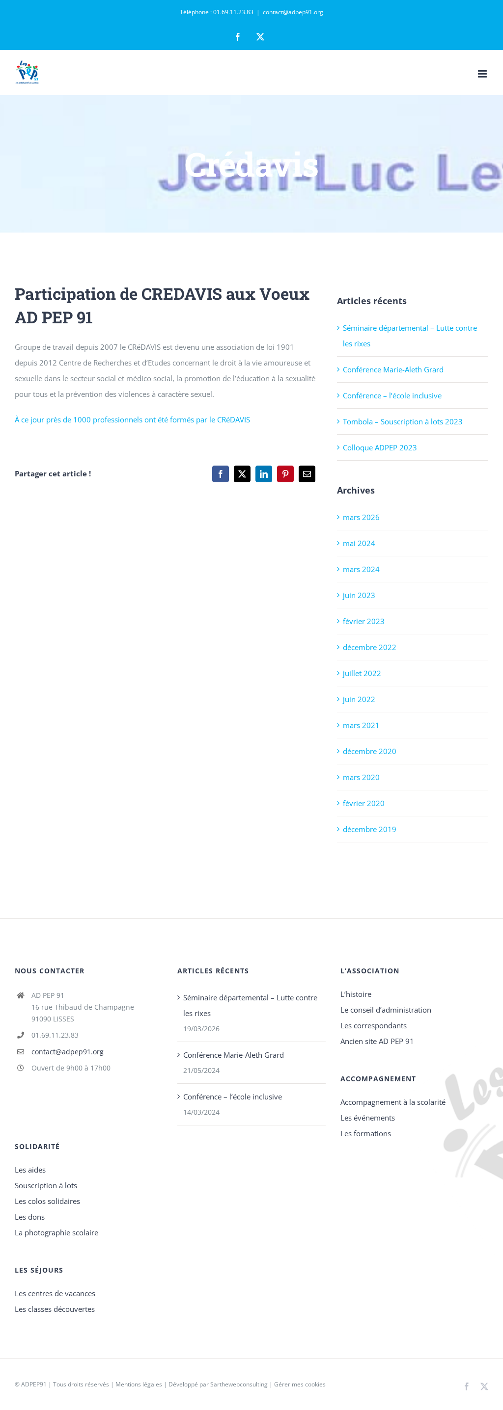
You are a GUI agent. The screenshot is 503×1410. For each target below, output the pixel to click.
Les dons (30, 1217)
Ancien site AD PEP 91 (377, 1041)
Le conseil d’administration (385, 1010)
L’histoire (355, 994)
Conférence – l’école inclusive (392, 395)
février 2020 (364, 803)
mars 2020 (361, 777)
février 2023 (364, 621)
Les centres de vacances (55, 1293)
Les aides (30, 1170)
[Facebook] (220, 474)
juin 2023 (359, 595)
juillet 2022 (362, 673)
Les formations (365, 1133)
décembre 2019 (369, 829)
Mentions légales (138, 1384)
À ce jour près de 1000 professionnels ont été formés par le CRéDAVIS (132, 419)
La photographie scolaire (56, 1232)
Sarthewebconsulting (239, 1384)
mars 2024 (361, 569)
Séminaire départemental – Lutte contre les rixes (250, 1005)
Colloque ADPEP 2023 (380, 447)
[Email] (307, 474)
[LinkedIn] (264, 474)
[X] (242, 474)
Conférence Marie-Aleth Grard (393, 369)
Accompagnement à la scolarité (393, 1102)
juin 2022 (359, 699)
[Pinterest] (285, 474)
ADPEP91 (34, 1384)
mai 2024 (359, 543)
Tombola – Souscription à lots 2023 (403, 421)
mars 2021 (361, 725)
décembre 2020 (369, 751)
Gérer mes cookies (300, 1384)
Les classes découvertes (55, 1309)
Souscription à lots (46, 1185)
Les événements (367, 1118)
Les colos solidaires (47, 1201)
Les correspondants (373, 1025)
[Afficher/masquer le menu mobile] (483, 74)
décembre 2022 (369, 647)
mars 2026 (361, 517)
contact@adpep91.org (293, 12)
